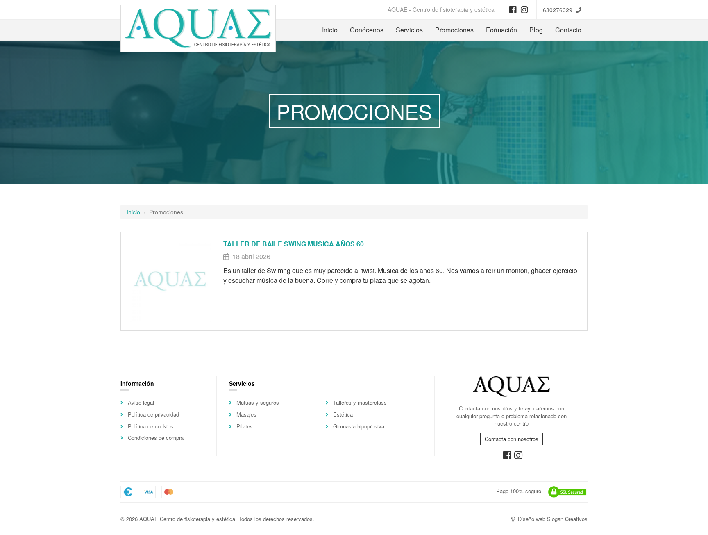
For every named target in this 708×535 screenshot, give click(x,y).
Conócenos (367, 29)
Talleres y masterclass (360, 402)
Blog (536, 29)
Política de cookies (150, 426)
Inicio (330, 29)
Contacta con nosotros (511, 439)
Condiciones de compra (156, 438)
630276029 (557, 10)
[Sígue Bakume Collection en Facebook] (513, 9)
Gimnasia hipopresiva (358, 426)
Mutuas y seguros (257, 402)
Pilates (244, 426)
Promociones (454, 29)
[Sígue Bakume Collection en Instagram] (524, 9)
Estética (343, 414)
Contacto (568, 29)
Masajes (246, 414)
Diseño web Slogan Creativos (552, 519)
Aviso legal (141, 402)
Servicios (409, 29)
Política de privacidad (153, 414)
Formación (501, 29)
